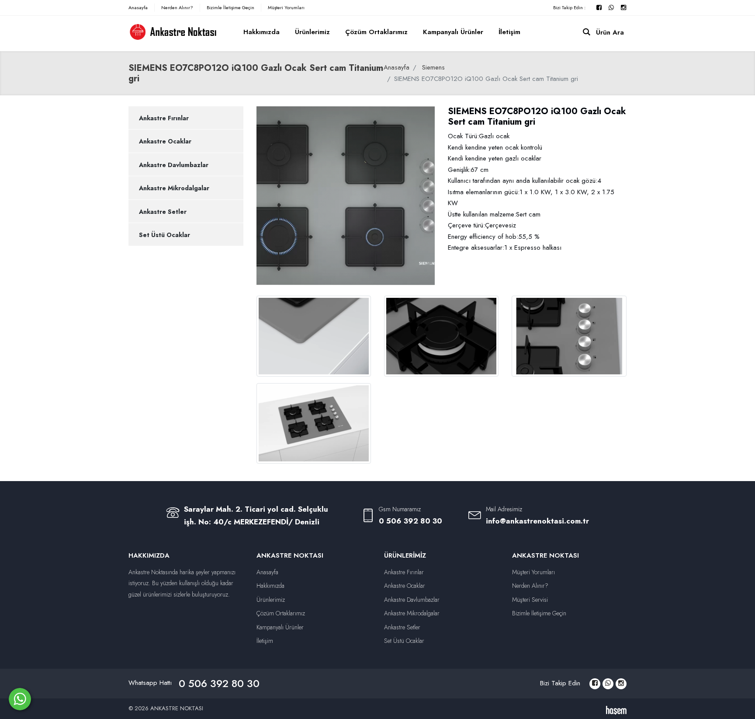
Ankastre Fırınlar (164, 118)
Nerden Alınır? (177, 7)
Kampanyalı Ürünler (453, 32)
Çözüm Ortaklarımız (376, 32)
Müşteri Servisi (530, 599)
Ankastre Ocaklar (165, 141)
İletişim (509, 32)
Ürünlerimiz (312, 32)
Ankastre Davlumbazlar (173, 165)
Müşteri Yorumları (286, 7)
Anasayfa (138, 7)
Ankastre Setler (163, 211)
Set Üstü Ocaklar (164, 234)
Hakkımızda (261, 32)
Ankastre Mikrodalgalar (174, 188)
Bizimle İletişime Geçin (230, 7)
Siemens (433, 67)
